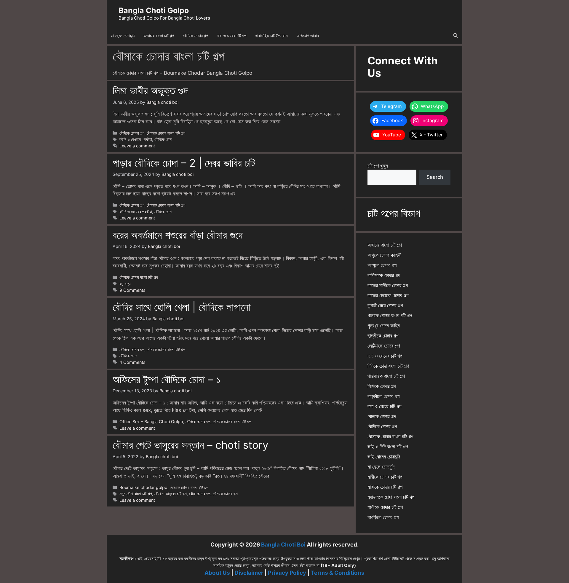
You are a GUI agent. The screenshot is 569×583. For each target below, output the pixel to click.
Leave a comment (137, 145)
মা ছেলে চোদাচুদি (123, 36)
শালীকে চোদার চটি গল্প (385, 507)
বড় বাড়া (125, 283)
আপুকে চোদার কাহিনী (384, 255)
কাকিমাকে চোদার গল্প (383, 275)
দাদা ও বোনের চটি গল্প (384, 356)
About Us (217, 572)
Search (434, 177)
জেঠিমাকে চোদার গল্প (383, 346)
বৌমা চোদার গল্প (199, 493)
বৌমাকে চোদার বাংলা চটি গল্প (166, 133)
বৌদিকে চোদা (163, 139)
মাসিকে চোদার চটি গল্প (384, 487)
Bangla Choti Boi (283, 544)
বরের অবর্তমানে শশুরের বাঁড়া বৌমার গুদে (178, 235)
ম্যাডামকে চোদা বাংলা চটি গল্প (390, 497)
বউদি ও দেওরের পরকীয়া (135, 139)
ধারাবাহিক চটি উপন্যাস (271, 36)
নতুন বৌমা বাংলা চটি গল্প (135, 493)
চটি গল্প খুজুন (377, 166)
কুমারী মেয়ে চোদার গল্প (385, 305)
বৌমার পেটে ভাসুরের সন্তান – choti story (190, 445)
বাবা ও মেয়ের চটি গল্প (231, 36)
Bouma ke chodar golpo (143, 487)
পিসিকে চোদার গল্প (381, 386)
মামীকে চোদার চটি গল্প (384, 477)
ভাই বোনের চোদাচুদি (383, 457)
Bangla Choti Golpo (154, 10)
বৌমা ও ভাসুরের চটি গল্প (170, 493)
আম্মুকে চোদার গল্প (382, 265)
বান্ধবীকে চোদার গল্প (383, 396)
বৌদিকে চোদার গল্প (195, 36)
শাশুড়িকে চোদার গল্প (383, 517)
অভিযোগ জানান (308, 36)
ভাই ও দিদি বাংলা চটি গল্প (387, 447)
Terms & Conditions (338, 572)
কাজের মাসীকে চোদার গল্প (387, 285)
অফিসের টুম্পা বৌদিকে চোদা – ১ (166, 379)
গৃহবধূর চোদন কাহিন (383, 326)
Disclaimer (248, 572)
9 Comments (132, 290)
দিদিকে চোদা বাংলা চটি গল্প (388, 366)
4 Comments (132, 362)
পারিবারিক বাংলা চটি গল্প (386, 376)
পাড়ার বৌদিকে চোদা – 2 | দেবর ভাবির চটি (184, 163)
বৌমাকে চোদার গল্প (225, 493)
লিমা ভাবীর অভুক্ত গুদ (150, 90)
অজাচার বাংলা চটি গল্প (158, 36)
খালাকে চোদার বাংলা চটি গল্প (389, 315)
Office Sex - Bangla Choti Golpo (151, 421)
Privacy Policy (287, 572)
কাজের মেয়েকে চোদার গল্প (387, 295)
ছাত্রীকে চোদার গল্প (382, 336)
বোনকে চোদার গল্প (381, 416)
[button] (455, 36)
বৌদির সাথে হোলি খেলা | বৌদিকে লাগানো (182, 307)
